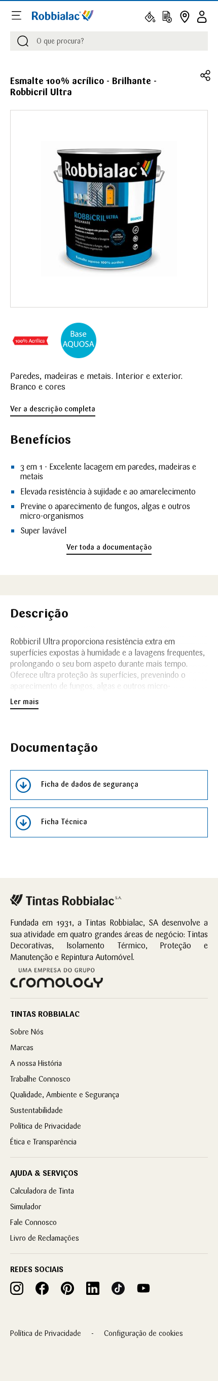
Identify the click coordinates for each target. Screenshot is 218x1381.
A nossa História (36, 1063)
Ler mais (24, 701)
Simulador (25, 1206)
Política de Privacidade (45, 1126)
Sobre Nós (27, 1032)
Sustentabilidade (36, 1110)
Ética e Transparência (43, 1141)
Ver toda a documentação (109, 547)
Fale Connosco (33, 1222)
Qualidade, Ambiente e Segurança (64, 1094)
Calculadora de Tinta (42, 1191)
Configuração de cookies (143, 1333)
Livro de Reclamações (44, 1238)
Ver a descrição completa (52, 408)
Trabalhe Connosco (40, 1079)
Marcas (21, 1047)
